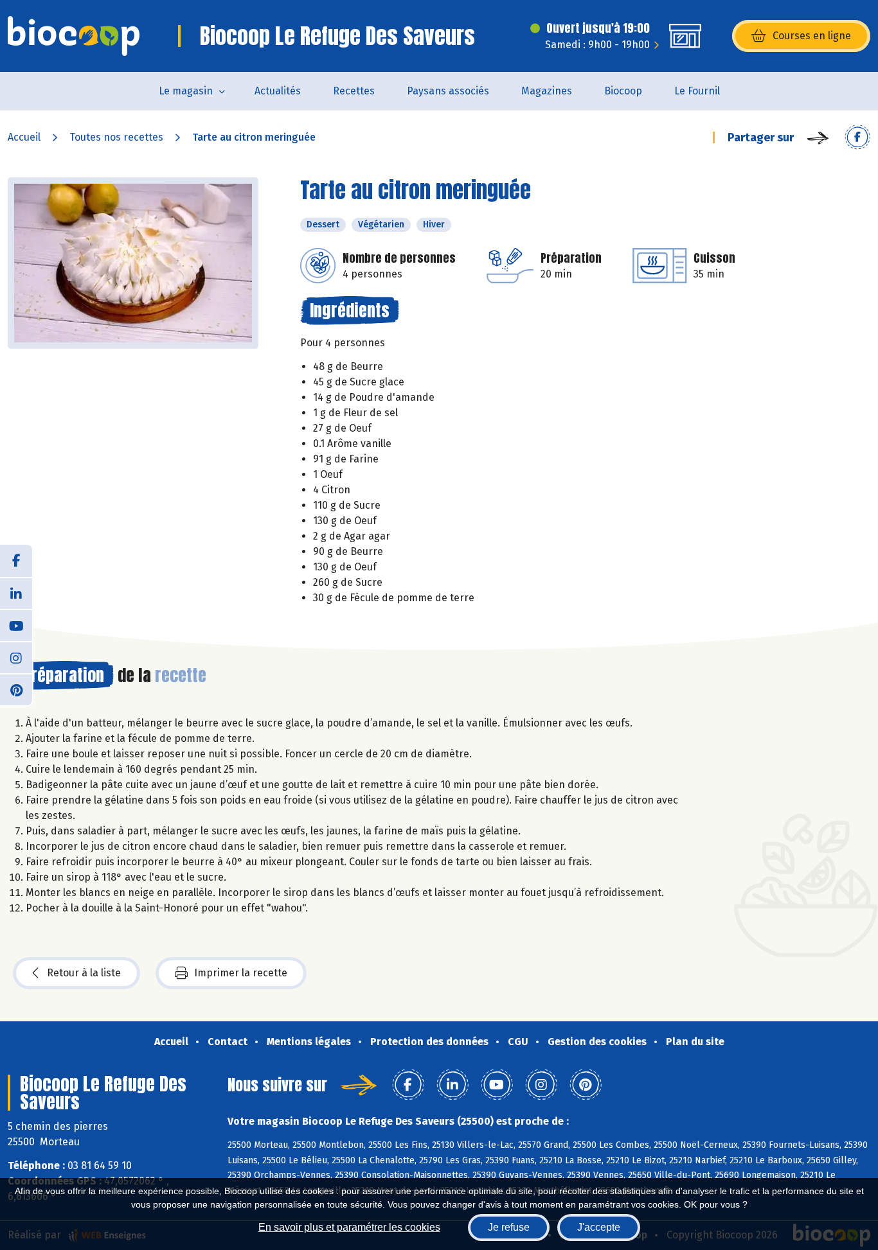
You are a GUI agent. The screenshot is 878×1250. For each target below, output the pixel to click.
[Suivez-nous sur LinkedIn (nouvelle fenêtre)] (16, 593)
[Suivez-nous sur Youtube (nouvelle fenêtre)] (16, 625)
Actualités (278, 91)
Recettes (354, 91)
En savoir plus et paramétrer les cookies (349, 1227)
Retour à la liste (84, 973)
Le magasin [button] (186, 91)
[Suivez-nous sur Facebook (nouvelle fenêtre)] (16, 561)
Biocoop (623, 91)
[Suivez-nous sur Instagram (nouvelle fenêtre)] (16, 657)
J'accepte (598, 1227)
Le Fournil (697, 91)
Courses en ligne (812, 36)
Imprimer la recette (240, 973)
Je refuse (509, 1227)
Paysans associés (448, 91)
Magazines (546, 91)
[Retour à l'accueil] (73, 36)
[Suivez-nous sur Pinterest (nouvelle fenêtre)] (16, 689)
